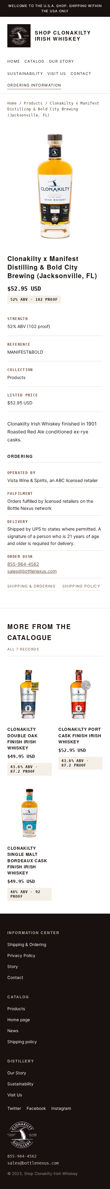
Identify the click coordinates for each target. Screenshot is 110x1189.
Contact (81, 73)
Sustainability (25, 73)
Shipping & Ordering (31, 586)
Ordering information (34, 85)
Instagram (61, 1108)
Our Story (61, 61)
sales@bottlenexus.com (32, 571)
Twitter (14, 1108)
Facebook (36, 1108)
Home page (18, 1019)
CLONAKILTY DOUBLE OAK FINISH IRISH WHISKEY (22, 738)
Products (33, 103)
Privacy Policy (21, 955)
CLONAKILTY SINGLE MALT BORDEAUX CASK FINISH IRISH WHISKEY (27, 860)
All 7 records (23, 649)
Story (12, 966)
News (12, 1030)
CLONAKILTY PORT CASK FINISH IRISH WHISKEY (79, 735)
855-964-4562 (23, 564)
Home (13, 61)
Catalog (34, 61)
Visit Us (56, 73)
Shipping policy (81, 586)
